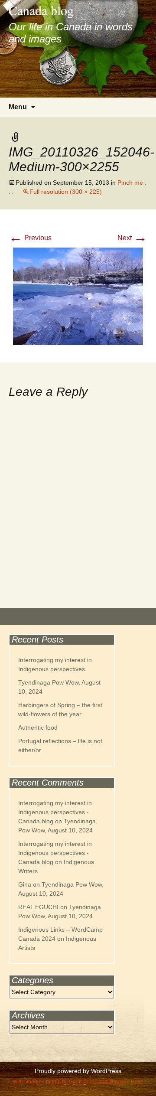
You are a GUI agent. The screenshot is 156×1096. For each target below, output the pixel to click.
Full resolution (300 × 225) (65, 191)
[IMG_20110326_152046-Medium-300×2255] (78, 296)
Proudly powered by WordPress (78, 1070)
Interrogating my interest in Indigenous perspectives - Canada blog (55, 812)
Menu (18, 107)
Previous (30, 237)
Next (132, 237)
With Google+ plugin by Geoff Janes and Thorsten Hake (78, 1082)
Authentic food (38, 727)
